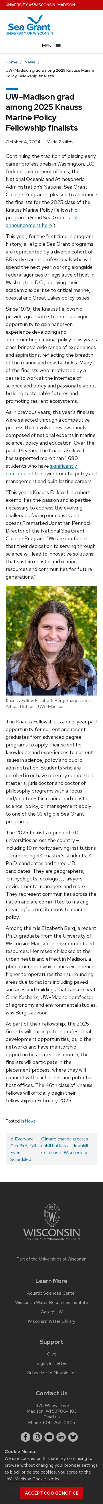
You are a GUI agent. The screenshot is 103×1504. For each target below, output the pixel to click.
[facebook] (25, 1437)
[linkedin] (61, 1437)
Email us (51, 1417)
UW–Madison (40, 5)
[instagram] (37, 1437)
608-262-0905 (59, 1422)
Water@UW (51, 1312)
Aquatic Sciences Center (51, 1293)
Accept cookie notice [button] (51, 1493)
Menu (49, 46)
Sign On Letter (51, 1363)
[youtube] (49, 1437)
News (30, 1121)
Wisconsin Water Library (51, 1321)
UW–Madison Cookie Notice (33, 1479)
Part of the (51, 1259)
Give (51, 1354)
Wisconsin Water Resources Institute (51, 1302)
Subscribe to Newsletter (51, 1373)
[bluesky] (73, 1437)
